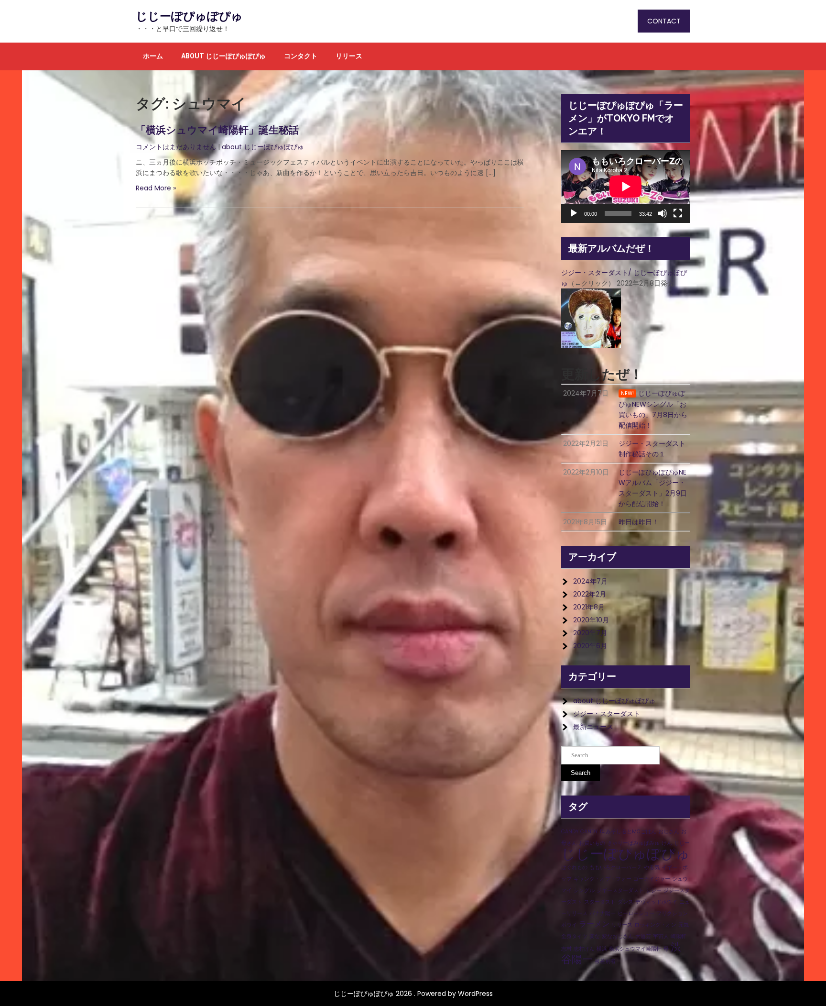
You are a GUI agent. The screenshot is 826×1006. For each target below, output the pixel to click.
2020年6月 (590, 646)
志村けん (584, 948)
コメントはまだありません (176, 147)
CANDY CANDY (579, 831)
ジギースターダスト (620, 890)
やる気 (652, 867)
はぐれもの (574, 867)
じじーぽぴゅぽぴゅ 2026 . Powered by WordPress (413, 993)
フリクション (672, 913)
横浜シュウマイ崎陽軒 (635, 948)
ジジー (654, 890)
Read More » (156, 188)
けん (667, 843)
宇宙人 (661, 936)
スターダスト (600, 902)
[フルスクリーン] (678, 213)
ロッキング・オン (655, 925)
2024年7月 (590, 581)
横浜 (602, 948)
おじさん (668, 831)
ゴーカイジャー (651, 879)
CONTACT (664, 21)
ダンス (625, 902)
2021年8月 (589, 607)
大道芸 (643, 936)
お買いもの (592, 843)
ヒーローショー (636, 913)
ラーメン (594, 923)
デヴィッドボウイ (656, 902)
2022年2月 (589, 594)
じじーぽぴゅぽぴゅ (189, 16)
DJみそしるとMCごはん (628, 831)
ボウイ (569, 925)
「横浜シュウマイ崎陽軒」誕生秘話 (217, 130)
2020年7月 (590, 633)
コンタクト (300, 56)
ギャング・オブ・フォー (602, 879)
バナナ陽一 (602, 913)
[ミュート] (662, 213)
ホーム (153, 56)
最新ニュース (593, 726)
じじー (682, 843)
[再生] (573, 213)
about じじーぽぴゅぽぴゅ (223, 56)
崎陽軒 (678, 936)
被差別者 (605, 961)
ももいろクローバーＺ (615, 867)
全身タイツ (574, 936)
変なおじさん (617, 936)
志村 (566, 948)
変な (594, 936)
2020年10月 (591, 620)
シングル (584, 890)
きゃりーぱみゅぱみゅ (633, 843)
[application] (625, 186)
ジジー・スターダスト (606, 714)
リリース (349, 56)
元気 (683, 925)
